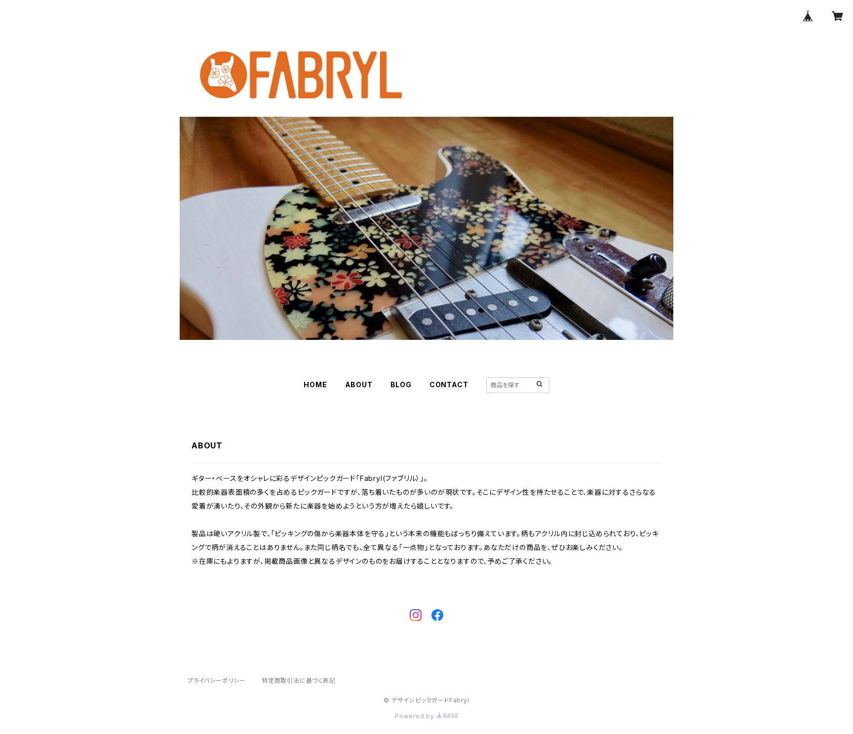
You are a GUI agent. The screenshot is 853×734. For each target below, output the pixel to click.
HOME (315, 384)
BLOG (401, 384)
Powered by (415, 716)
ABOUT (359, 384)
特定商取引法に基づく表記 (299, 680)
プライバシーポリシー (217, 680)
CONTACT (448, 384)
